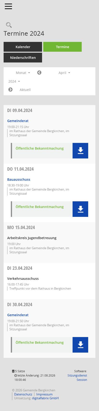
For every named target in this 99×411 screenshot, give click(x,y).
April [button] (63, 72)
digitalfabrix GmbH (45, 398)
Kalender (23, 47)
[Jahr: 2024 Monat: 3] (39, 72)
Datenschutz (23, 394)
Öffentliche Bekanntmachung (40, 148)
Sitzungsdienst (77, 377)
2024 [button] (12, 81)
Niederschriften (23, 57)
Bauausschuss (18, 179)
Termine (62, 47)
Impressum (44, 394)
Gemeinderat (18, 120)
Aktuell (25, 89)
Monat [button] (21, 72)
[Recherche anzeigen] (8, 25)
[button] (80, 150)
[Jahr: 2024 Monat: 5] (10, 89)
